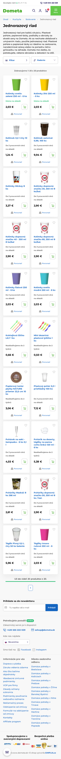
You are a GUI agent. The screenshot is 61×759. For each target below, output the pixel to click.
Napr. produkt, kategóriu (23, 30)
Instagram (41, 649)
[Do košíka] (24, 107)
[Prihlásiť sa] (40, 10)
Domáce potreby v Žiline (44, 687)
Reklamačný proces (13, 703)
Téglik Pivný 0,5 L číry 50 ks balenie (15, 544)
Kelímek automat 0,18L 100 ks (43, 139)
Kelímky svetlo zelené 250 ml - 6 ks (16, 94)
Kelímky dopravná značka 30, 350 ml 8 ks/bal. (44, 189)
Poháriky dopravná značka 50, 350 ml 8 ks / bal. (44, 495)
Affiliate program (12, 721)
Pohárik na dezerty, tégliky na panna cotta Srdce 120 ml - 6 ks (44, 443)
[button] (34, 10)
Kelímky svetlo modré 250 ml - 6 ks (44, 288)
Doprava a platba (12, 663)
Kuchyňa (17, 19)
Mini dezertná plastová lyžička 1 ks (43, 338)
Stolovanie (31, 19)
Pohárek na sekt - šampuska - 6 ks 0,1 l (16, 442)
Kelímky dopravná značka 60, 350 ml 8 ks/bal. (44, 239)
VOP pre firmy (10, 685)
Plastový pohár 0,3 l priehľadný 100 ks (44, 387)
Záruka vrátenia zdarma (15, 667)
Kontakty (7, 717)
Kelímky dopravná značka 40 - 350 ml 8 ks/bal (16, 239)
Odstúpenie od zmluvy (15, 707)
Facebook (26, 649)
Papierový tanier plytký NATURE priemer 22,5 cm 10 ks (16, 390)
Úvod (5, 19)
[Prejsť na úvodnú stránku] (12, 10)
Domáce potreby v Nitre (43, 698)
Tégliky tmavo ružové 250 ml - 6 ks (43, 546)
